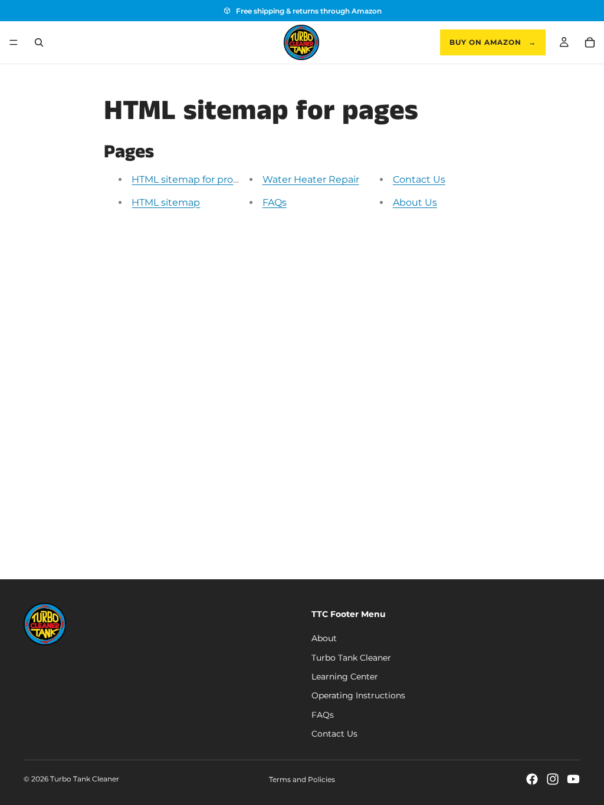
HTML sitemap (166, 202)
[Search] (39, 42)
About (324, 639)
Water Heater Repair (310, 179)
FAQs (274, 202)
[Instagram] (553, 779)
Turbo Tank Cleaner (351, 657)
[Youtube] (573, 779)
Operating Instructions (358, 696)
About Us (415, 202)
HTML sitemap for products (196, 179)
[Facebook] (532, 779)
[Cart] (590, 42)
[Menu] (13, 42)
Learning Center (344, 676)
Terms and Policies (302, 779)
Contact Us (419, 179)
